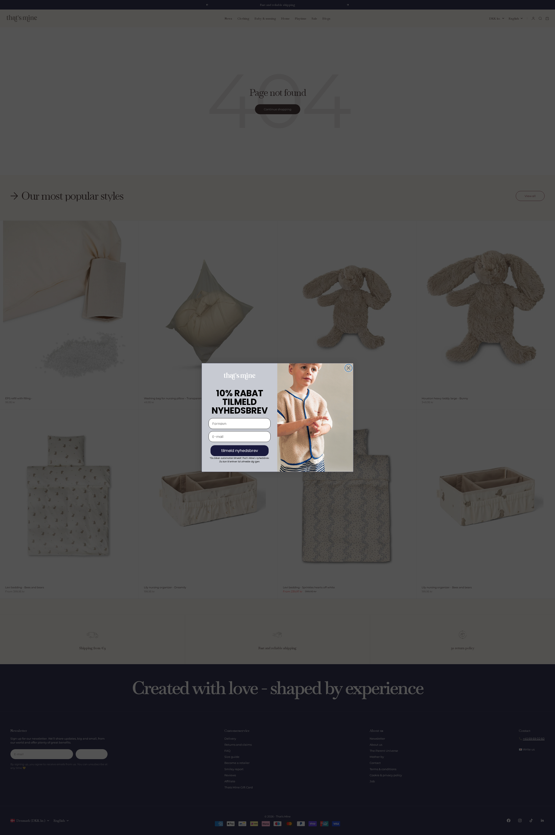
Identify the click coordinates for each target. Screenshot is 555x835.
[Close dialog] (348, 368)
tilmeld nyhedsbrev (239, 450)
